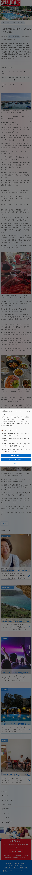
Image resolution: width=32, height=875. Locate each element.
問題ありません (16, 455)
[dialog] (16, 437)
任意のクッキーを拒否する (16, 459)
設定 (15, 463)
